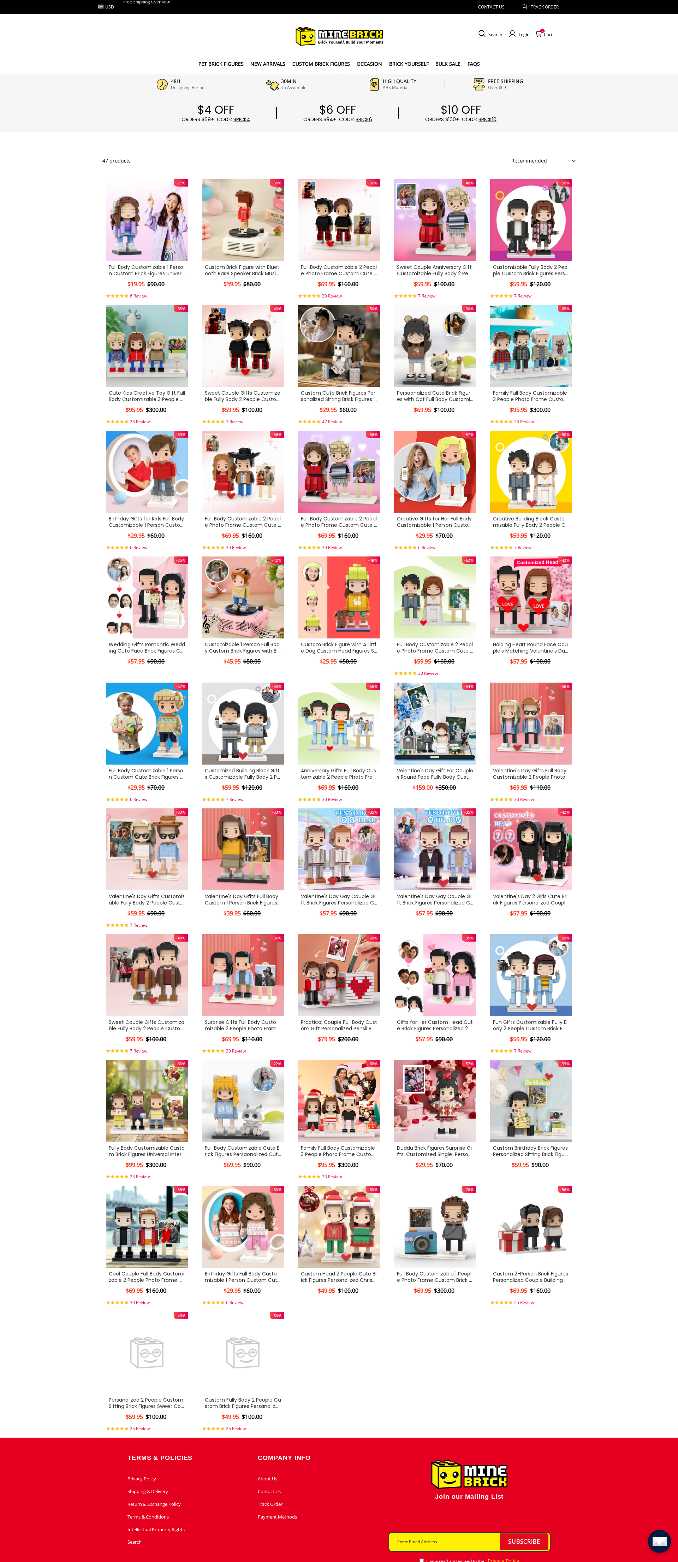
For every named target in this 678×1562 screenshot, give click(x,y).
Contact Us (269, 1491)
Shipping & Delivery (147, 1491)
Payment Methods (277, 1517)
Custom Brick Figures (321, 63)
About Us (267, 1478)
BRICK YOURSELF (409, 63)
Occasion (369, 63)
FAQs (474, 63)
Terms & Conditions (148, 1517)
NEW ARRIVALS (267, 63)
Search (134, 1542)
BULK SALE (447, 63)
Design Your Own (146, 296)
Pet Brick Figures (221, 63)
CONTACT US (491, 7)
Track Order (545, 7)
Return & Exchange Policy (154, 1504)
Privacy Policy (141, 1478)
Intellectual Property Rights (156, 1529)
